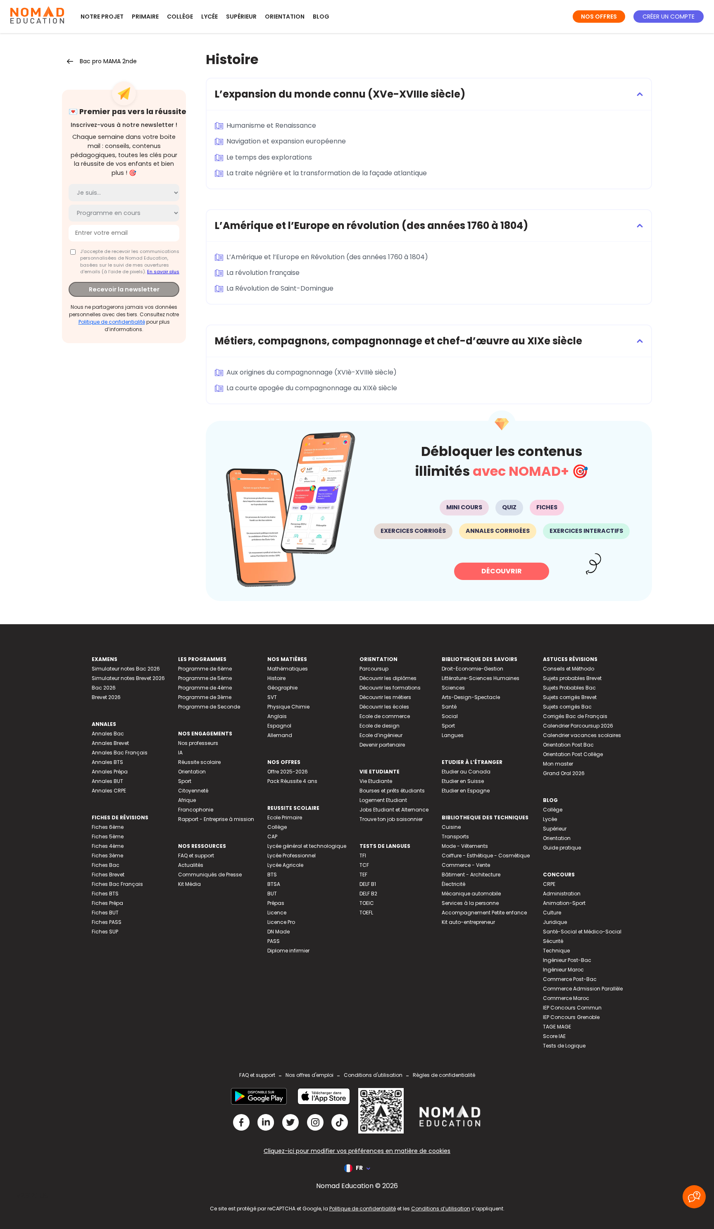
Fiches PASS (106, 922)
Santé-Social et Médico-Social (582, 931)
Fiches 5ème (108, 836)
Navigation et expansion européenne (286, 141)
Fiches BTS (105, 893)
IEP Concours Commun (572, 1007)
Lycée (209, 16)
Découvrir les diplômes (387, 678)
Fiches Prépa (107, 903)
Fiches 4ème (108, 846)
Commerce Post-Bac (570, 979)
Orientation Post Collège (573, 754)
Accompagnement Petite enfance (484, 912)
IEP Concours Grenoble (571, 1017)
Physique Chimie (288, 706)
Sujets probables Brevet (572, 678)
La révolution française (263, 272)
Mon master (558, 763)
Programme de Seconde (209, 706)
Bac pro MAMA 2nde (108, 61)
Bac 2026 (104, 687)
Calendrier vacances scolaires (582, 735)
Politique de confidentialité (112, 321)
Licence (276, 912)
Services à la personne (470, 903)
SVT (272, 697)
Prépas (275, 903)
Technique (556, 950)
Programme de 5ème (205, 678)
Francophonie (195, 809)
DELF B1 (367, 884)
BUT (272, 893)
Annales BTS (107, 762)
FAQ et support (196, 855)
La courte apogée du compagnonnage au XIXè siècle (311, 388)
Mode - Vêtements (465, 846)
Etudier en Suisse (463, 781)
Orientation (285, 16)
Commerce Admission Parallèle (583, 988)
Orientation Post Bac (568, 744)
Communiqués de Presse (210, 874)
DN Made (278, 931)
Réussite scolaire (199, 762)
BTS (272, 874)
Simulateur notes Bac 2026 (126, 668)
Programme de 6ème (205, 668)
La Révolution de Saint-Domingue (279, 288)
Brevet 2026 (106, 697)
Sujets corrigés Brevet (570, 697)
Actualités (190, 865)
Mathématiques (287, 668)
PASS (273, 941)
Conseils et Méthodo (568, 668)
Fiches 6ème (108, 826)
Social (450, 716)
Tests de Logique (564, 1045)
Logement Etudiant (383, 800)
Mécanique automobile (471, 893)
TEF (363, 874)
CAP (272, 836)
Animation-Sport (564, 903)
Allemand (279, 735)
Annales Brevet (110, 743)
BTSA (273, 884)
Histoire (276, 678)
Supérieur (241, 16)
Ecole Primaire (284, 817)
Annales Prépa (110, 771)
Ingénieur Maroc (563, 969)
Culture (552, 912)
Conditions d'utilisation (373, 1075)
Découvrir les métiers (385, 697)
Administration (562, 893)
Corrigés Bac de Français (575, 716)
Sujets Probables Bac (569, 687)
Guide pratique (562, 847)
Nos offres (599, 16)
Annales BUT (107, 781)
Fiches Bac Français (117, 884)
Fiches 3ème (107, 855)
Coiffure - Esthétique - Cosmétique (486, 855)
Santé (449, 706)
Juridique (555, 922)
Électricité (453, 884)
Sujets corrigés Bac (567, 706)
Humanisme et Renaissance (271, 125)
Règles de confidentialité (444, 1075)
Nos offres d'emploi (309, 1075)
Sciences (453, 687)
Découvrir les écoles (384, 706)
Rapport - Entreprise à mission (216, 819)
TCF (364, 865)
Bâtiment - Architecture (471, 874)
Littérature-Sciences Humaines (480, 678)
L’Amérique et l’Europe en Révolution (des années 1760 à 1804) (327, 257)
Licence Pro (281, 922)
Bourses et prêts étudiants (392, 790)
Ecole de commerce (384, 716)
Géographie (282, 687)
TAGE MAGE (557, 1026)
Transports (455, 836)
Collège (180, 16)
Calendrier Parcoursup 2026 (578, 725)
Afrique (187, 800)
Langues (453, 735)
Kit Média (189, 884)
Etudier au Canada (466, 771)
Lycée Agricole (285, 865)
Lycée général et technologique (306, 846)
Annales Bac (108, 733)
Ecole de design (379, 725)
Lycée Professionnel (291, 855)
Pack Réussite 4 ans (292, 781)
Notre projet (102, 16)
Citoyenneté (193, 790)
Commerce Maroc (566, 998)
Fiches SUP (105, 931)
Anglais (277, 716)
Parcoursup (373, 668)
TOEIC (366, 903)
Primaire (145, 16)
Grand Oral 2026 (564, 773)
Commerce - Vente (466, 865)
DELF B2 (368, 893)
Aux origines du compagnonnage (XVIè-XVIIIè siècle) (311, 372)
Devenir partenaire (382, 744)
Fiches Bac (105, 865)
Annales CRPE (109, 790)
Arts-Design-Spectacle (471, 697)
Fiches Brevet (108, 874)
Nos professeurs (198, 743)
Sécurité (553, 941)
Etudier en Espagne (466, 790)
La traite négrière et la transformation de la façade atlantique (326, 173)
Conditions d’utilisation (440, 1208)
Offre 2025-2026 (287, 771)
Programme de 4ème (205, 687)
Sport (184, 781)
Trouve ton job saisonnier (391, 819)
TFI (362, 855)
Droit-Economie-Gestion (472, 668)
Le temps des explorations (269, 157)
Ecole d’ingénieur (380, 735)
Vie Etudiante (375, 781)
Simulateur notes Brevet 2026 (128, 678)
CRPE (549, 884)
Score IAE (554, 1036)
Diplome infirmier (288, 950)
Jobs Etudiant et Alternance (393, 809)
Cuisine (451, 826)
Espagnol (279, 725)
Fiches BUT (105, 912)
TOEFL (366, 912)
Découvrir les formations (390, 687)
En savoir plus (163, 271)
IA (180, 752)
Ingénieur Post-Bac (567, 960)
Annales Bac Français (120, 752)
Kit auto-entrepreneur (468, 922)
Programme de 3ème (204, 697)
